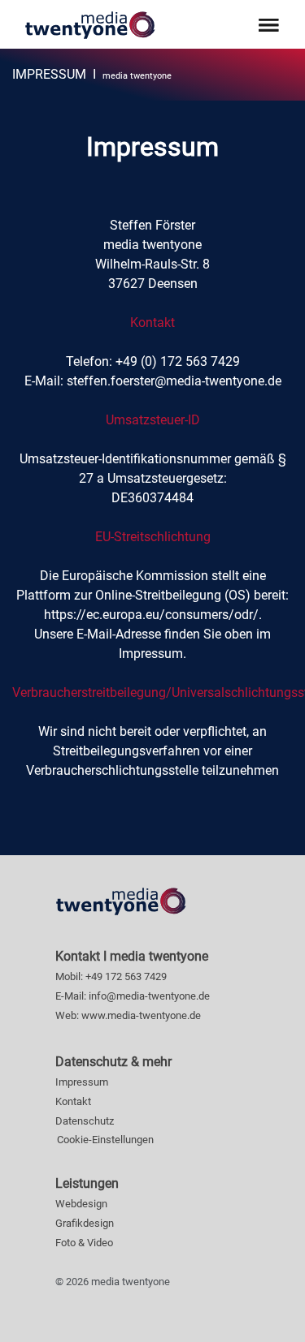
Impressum (81, 1082)
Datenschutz (84, 1121)
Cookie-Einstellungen (105, 1139)
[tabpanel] (152, 74)
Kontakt (73, 1101)
